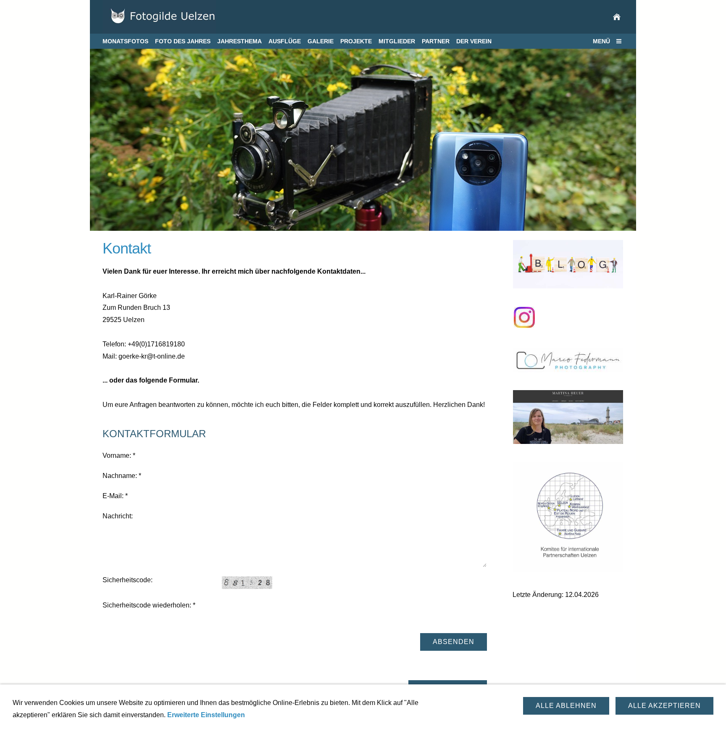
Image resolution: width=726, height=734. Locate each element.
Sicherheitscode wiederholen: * (149, 605)
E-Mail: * (115, 495)
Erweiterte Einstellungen (206, 714)
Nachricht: (118, 516)
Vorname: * (119, 455)
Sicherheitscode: (128, 580)
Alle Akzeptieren (664, 705)
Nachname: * (122, 475)
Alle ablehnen (566, 705)
